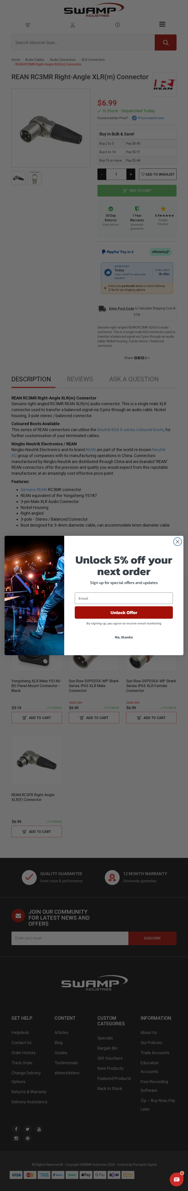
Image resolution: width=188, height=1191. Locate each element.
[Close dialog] (178, 542)
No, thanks (124, 637)
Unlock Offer (124, 612)
